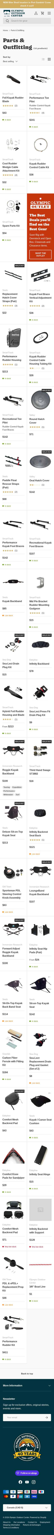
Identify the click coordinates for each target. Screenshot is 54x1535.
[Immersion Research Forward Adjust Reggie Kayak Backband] (13, 930)
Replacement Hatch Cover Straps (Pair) (9, 298)
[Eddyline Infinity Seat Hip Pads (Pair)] (40, 930)
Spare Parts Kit (11, 226)
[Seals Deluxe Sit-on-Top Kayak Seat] (13, 813)
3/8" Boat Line (37, 1286)
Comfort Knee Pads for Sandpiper (13, 1176)
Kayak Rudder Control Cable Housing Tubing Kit (40, 360)
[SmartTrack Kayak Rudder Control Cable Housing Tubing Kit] (40, 338)
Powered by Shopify (38, 1517)
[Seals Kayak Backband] (13, 582)
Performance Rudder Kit (9, 1343)
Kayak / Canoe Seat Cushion (40, 1121)
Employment (45, 1522)
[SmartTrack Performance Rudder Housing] (13, 338)
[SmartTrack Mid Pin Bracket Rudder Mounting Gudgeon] (40, 582)
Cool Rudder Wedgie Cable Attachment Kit (10, 167)
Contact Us (32, 1522)
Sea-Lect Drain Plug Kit (10, 665)
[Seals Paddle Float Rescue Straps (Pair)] (13, 461)
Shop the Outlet (40, 254)
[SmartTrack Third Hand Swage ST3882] (40, 751)
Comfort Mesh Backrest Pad (10, 1121)
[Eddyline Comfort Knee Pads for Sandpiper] (13, 1155)
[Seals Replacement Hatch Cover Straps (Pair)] (13, 275)
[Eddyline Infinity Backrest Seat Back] (40, 813)
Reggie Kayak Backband (10, 772)
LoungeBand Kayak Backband (39, 892)
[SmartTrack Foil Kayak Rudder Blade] (13, 79)
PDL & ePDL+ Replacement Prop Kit (13, 1287)
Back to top (27, 1373)
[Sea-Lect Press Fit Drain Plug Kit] (40, 692)
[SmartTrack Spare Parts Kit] (13, 207)
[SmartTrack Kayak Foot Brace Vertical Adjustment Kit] (40, 275)
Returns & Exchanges (32, 1525)
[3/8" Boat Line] (40, 1264)
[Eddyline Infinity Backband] (40, 645)
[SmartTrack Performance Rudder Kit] (13, 1323)
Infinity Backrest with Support (38, 1231)
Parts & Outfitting (17, 30)
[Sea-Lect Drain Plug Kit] (13, 645)
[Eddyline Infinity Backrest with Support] (40, 1210)
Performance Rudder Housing (11, 358)
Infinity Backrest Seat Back (38, 834)
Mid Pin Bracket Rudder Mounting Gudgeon (39, 605)
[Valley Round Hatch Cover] (40, 400)
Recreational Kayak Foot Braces (40, 544)
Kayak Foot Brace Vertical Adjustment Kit (40, 298)
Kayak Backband (12, 601)
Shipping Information (11, 1525)
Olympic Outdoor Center (19, 1517)
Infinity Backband (39, 664)
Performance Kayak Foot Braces (13, 544)
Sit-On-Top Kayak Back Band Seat (12, 1005)
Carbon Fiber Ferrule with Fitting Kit (13, 1061)
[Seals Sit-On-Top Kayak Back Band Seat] (13, 984)
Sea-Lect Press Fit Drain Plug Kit (39, 713)
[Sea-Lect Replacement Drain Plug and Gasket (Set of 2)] (40, 1039)
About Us (6, 1522)
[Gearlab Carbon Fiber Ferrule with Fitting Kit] (13, 1039)
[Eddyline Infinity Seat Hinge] (40, 1155)
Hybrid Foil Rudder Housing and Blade (13, 713)
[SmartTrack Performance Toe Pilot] (40, 79)
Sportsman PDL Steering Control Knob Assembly (11, 894)
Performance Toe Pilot (39, 100)
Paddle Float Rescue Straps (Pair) (10, 484)
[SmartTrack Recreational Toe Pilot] (13, 400)
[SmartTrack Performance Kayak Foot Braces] (13, 524)
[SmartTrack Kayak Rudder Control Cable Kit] (40, 144)
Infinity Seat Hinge (39, 1174)
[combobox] (27, 21)
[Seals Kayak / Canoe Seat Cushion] (40, 1101)
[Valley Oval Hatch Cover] (40, 461)
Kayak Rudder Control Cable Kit (39, 165)
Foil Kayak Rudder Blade (13, 99)
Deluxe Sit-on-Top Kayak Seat (12, 833)
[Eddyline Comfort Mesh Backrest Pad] (13, 1101)
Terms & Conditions (11, 1528)
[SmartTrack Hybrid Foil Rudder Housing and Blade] (13, 692)
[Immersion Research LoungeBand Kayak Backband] (40, 872)
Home (5, 30)
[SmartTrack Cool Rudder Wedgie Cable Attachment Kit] (13, 144)
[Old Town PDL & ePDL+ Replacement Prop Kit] (13, 1264)
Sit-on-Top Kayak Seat (39, 1005)
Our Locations (19, 1522)
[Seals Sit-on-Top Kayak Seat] (40, 984)
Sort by (6, 57)
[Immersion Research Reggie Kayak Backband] (13, 751)
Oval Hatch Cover (39, 480)
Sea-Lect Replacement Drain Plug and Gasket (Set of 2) (40, 1063)
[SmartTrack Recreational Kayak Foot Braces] (40, 524)
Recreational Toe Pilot (12, 421)
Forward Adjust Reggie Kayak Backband (11, 952)
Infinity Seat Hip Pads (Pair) (38, 950)
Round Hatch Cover (37, 421)
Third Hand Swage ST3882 (39, 772)
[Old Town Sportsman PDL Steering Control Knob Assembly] (13, 872)
